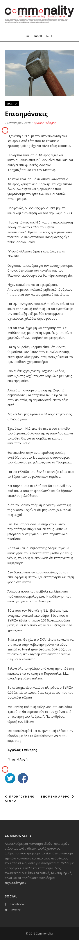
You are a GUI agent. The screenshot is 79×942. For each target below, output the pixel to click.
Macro (12, 103)
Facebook (17, 904)
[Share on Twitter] (10, 779)
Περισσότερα (15, 883)
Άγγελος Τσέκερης (45, 123)
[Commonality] (39, 22)
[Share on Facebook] (23, 779)
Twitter (15, 910)
